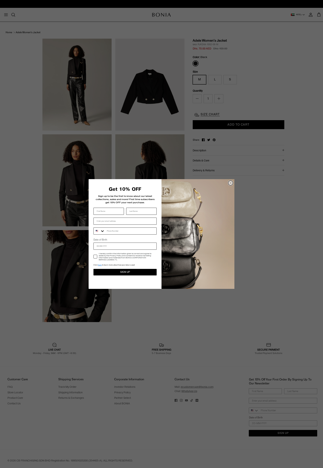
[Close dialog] (230, 183)
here (100, 265)
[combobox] (99, 231)
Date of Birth (100, 239)
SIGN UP (125, 272)
